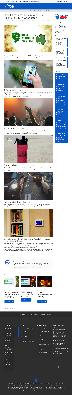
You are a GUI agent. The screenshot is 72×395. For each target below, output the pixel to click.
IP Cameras (60, 116)
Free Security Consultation (28, 328)
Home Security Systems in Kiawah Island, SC (17, 385)
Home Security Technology (61, 112)
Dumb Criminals (61, 96)
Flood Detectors (61, 98)
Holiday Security (27, 10)
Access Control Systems (44, 342)
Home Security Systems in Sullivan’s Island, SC (54, 388)
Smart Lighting (42, 349)
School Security (61, 124)
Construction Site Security (61, 93)
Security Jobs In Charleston (28, 341)
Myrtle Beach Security (61, 119)
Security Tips (19, 10)
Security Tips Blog (26, 339)
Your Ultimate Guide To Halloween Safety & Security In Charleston (44, 294)
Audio (59, 78)
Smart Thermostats (43, 352)
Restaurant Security (62, 122)
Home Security (61, 109)
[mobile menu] (66, 6)
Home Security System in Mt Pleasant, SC (16, 387)
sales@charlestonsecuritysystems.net (31, 1)
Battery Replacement (61, 81)
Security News (61, 131)
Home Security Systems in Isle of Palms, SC (54, 387)
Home (11, 10)
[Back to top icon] (36, 380)
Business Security (62, 84)
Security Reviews (61, 133)
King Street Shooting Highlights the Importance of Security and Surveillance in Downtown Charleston (61, 42)
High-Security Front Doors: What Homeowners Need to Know (61, 65)
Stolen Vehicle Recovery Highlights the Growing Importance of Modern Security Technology (60, 51)
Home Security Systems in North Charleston (54, 385)
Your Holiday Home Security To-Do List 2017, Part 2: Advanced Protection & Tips (11, 294)
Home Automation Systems (45, 344)
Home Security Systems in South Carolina (45, 390)
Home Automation (62, 104)
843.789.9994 (18, 1)
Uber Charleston (25, 96)
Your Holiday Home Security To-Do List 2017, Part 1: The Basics (28, 293)
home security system (9, 244)
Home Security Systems (44, 328)
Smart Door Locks (42, 347)
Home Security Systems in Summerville (35, 385)
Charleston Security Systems (18, 20)
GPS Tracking (61, 100)
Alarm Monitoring (42, 354)
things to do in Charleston (44, 55)
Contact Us (25, 334)
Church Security (61, 88)
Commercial (60, 90)
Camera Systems (61, 86)
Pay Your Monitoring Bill (61, 1)
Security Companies (62, 128)
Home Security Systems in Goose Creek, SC (35, 388)
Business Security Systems (44, 331)
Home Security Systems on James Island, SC (27, 390)
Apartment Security (62, 76)
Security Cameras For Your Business (44, 338)
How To (59, 114)
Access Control (61, 74)
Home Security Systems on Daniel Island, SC (35, 387)
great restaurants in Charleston (20, 167)
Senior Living (60, 137)
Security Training (61, 135)
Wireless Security (61, 141)
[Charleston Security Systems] (9, 6)
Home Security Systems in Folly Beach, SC (15, 388)
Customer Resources (27, 336)
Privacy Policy (52, 383)
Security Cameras (62, 126)
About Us (25, 331)
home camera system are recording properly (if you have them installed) (31, 246)
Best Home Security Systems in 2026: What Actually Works (61, 59)
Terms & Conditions (60, 383)
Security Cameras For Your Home (44, 334)
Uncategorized (61, 139)
